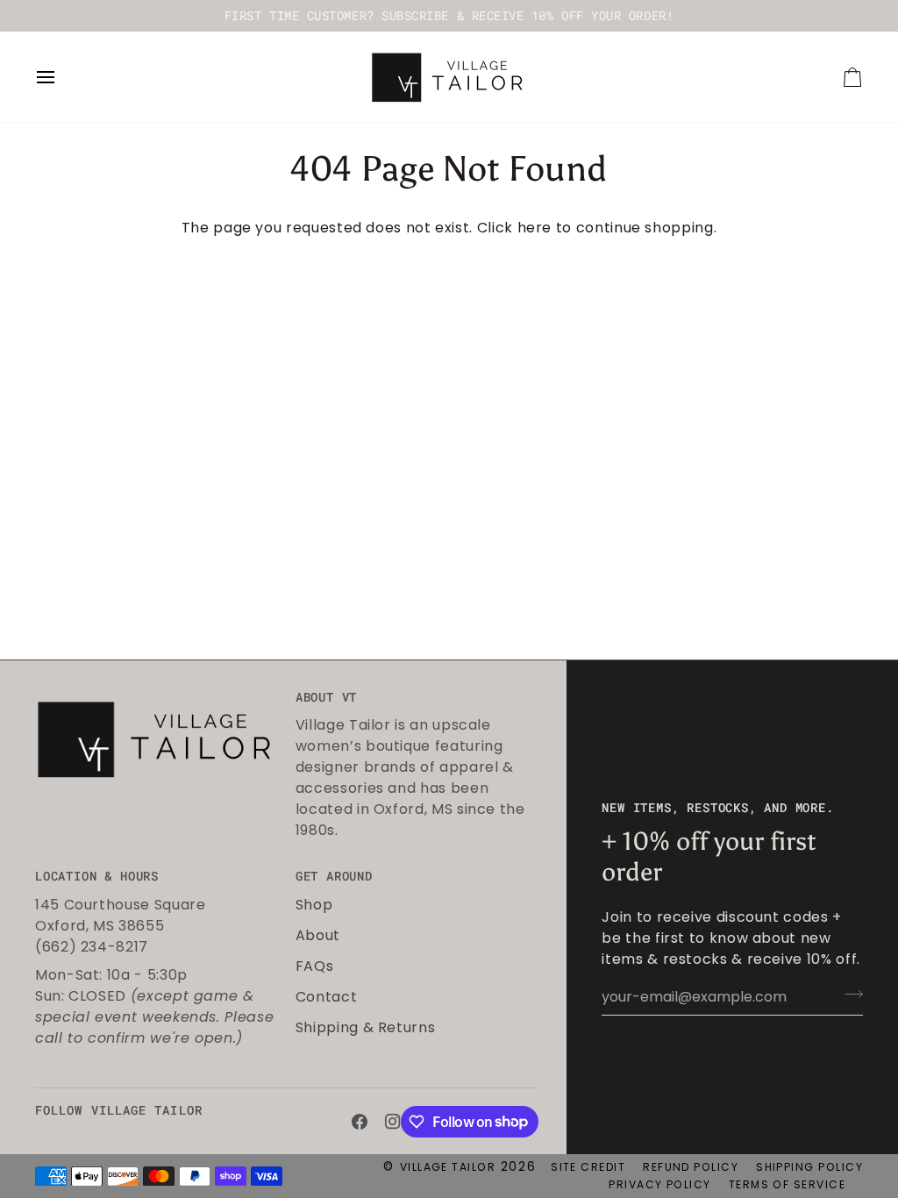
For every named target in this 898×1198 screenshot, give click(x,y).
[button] (157, 692)
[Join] (848, 995)
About (318, 935)
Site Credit (588, 1166)
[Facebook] (359, 1122)
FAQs (315, 966)
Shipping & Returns (366, 1027)
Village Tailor (447, 1166)
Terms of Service (787, 1184)
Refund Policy (690, 1166)
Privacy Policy (659, 1184)
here (534, 227)
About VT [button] (326, 697)
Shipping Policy (809, 1166)
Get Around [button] (334, 876)
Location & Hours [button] (97, 876)
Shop (314, 905)
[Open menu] (61, 77)
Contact (326, 997)
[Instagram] (393, 1122)
